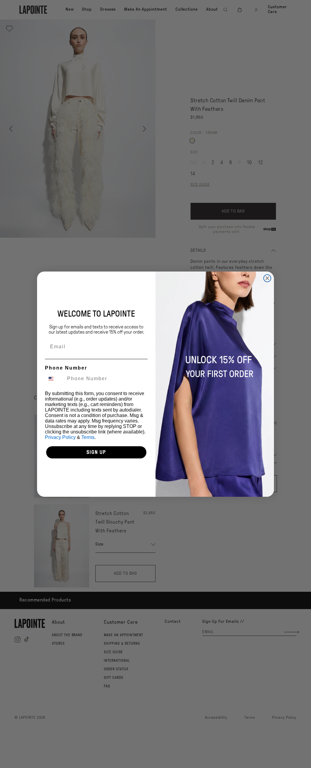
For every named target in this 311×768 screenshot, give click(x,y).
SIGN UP (96, 452)
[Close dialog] (267, 278)
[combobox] (54, 378)
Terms (87, 437)
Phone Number (66, 367)
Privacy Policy (60, 437)
